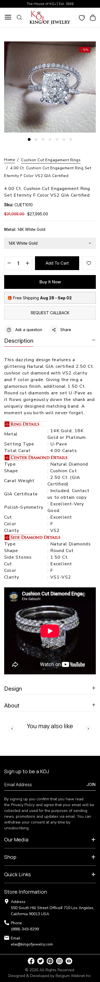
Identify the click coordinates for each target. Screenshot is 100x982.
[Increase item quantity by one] (27, 263)
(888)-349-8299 (25, 929)
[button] (29, 139)
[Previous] (11, 728)
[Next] (88, 728)
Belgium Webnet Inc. (74, 975)
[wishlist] (82, 17)
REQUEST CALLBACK (50, 312)
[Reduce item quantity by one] (9, 263)
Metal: (24, 229)
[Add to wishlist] (89, 263)
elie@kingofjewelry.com (32, 944)
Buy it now (50, 281)
